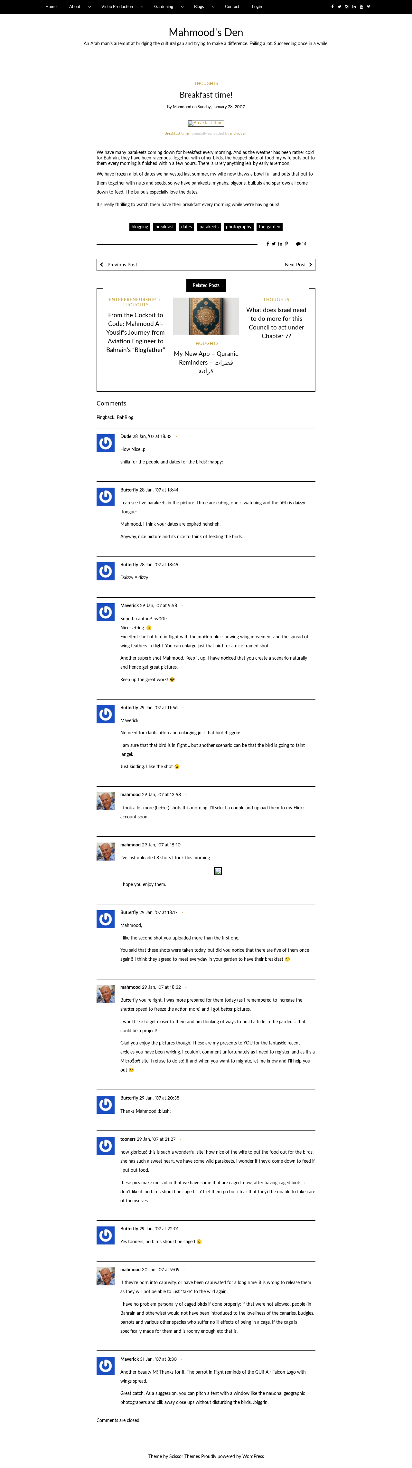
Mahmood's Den (206, 33)
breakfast (164, 227)
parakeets (209, 227)
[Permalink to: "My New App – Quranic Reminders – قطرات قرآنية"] (206, 316)
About (74, 7)
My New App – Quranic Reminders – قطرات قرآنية (206, 363)
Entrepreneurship (132, 300)
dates (186, 227)
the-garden (269, 227)
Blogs (199, 7)
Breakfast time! (177, 133)
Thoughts (206, 84)
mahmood (182, 107)
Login (257, 7)
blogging (140, 227)
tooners (128, 1139)
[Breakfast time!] (206, 123)
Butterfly (129, 490)
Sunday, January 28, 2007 (221, 107)
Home (51, 7)
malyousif (238, 133)
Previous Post (121, 264)
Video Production (117, 7)
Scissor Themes (184, 1456)
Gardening (163, 7)
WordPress (253, 1456)
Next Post (295, 264)
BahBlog (125, 417)
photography (238, 227)
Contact (232, 7)
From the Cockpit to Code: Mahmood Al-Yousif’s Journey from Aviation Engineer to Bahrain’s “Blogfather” (135, 332)
